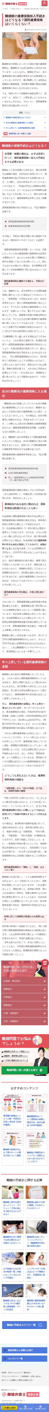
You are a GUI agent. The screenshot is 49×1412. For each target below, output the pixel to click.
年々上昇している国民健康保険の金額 (20, 128)
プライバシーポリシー (10, 1376)
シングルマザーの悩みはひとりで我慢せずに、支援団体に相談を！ (36, 1273)
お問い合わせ (35, 1376)
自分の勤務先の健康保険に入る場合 (19, 123)
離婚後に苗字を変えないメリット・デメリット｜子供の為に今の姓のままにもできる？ (12, 1208)
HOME (4, 1372)
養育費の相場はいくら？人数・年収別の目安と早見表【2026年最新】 (12, 1120)
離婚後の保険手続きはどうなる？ (18, 117)
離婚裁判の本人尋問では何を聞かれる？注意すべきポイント (12, 1240)
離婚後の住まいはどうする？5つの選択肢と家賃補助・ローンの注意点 (12, 1305)
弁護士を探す (10, 1408)
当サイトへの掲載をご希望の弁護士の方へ (17, 1380)
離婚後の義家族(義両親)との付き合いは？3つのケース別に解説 (36, 1305)
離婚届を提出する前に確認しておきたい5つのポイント (36, 1205)
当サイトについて (15, 1372)
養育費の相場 (40, 1409)
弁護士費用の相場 (25, 1409)
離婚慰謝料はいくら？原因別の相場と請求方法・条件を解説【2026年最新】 (36, 1120)
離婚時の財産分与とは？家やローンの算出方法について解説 (12, 1152)
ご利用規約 (24, 1376)
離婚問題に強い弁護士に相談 (17, 134)
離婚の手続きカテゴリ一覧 (21, 1325)
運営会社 (27, 1372)
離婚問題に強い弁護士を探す (22, 1070)
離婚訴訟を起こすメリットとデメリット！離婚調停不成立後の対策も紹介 (36, 1241)
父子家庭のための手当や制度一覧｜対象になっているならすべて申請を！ (12, 1273)
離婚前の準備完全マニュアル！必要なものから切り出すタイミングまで (36, 1157)
